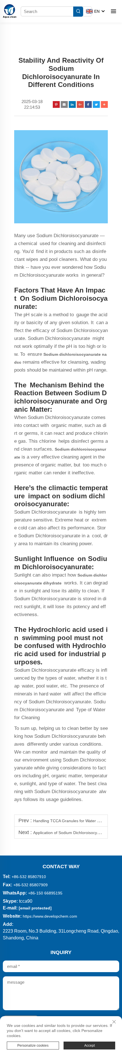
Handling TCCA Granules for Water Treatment (74, 821)
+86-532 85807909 (30, 885)
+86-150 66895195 (45, 893)
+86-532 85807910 (29, 876)
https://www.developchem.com (50, 916)
